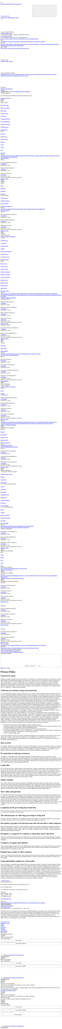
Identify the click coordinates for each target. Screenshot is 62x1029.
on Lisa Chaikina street (6, 36)
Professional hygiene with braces (18, 648)
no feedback (3, 610)
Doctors (3, 17)
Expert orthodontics (21, 38)
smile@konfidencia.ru (6, 898)
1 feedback (3, 597)
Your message (18, 1014)
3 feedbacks (3, 452)
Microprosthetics (41, 295)
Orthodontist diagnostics (17, 575)
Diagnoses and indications (21, 41)
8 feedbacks (3, 633)
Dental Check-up (5, 293)
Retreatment (3, 445)
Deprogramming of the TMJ (16, 353)
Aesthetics (10, 38)
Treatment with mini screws (50, 422)
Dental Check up (46, 575)
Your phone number (21, 943)
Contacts (16, 17)
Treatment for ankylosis (47, 423)
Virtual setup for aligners (26, 209)
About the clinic (5, 61)
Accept (2, 1000)
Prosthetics (53, 295)
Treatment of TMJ (5, 353)
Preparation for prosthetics (37, 422)
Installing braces (23, 293)
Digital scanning (24, 155)
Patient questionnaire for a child (24, 902)
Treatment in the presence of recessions (32, 423)
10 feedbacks (4, 163)
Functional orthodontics (19, 526)
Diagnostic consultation (6, 575)
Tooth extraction (4, 650)
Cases (6, 17)
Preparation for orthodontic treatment (36, 41)
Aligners (6, 38)
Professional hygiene (6, 648)
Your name (19, 940)
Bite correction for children (7, 526)
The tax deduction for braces (18, 74)
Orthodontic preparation (33, 293)
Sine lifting (23, 295)
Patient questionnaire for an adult (8, 902)
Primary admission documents (49, 74)
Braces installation (15, 155)
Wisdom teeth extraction (14, 650)
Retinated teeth (14, 568)
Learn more (3, 98)
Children (36, 38)
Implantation (54, 293)
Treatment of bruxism (35, 353)
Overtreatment (19, 423)
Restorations (48, 295)
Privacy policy (24, 75)
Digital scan (38, 575)
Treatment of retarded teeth (24, 422)
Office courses (4, 88)
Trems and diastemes (6, 568)
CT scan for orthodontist (29, 575)
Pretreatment (9, 445)
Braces (2, 38)
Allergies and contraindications (13, 75)
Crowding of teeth (22, 568)
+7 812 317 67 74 (5, 16)
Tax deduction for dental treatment (33, 74)
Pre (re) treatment (30, 38)
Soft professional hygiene (33, 648)
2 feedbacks (3, 543)
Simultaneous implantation (7, 295)
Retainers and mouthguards (10, 157)
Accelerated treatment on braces (8, 423)
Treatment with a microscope (39, 645)
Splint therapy (26, 353)
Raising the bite (42, 293)
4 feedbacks (3, 174)
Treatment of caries (5, 645)
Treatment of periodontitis (26, 645)
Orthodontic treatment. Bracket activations (39, 155)
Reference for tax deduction (38, 902)
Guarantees (3, 75)
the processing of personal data (16, 955)
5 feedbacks (3, 169)
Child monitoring (29, 526)
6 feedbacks (3, 538)
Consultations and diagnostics (8, 41)
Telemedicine (11, 17)
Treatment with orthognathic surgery (9, 422)
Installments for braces (6, 74)
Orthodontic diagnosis (6, 155)
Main (2, 668)
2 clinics (3, 32)
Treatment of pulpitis (15, 645)
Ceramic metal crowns (31, 295)
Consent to (12, 955)
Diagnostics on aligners (6, 209)
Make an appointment (6, 904)
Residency (10, 88)
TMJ (15, 38)
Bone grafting (17, 295)
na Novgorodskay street (6, 33)
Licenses (11, 61)
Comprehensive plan (14, 293)
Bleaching (48, 293)
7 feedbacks (3, 329)
